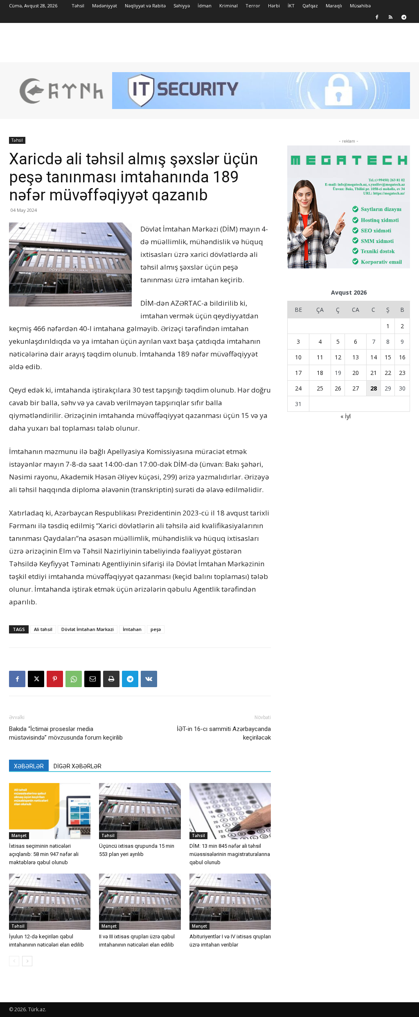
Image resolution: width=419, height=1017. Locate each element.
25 (320, 388)
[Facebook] (377, 17)
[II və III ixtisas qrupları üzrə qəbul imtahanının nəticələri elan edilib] (139, 902)
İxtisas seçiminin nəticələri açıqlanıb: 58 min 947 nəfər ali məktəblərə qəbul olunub (44, 854)
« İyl (345, 416)
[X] (36, 679)
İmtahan (132, 629)
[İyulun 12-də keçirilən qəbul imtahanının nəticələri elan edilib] (49, 902)
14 (373, 357)
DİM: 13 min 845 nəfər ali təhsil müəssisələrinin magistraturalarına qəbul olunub (229, 854)
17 (298, 373)
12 (338, 357)
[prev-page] (14, 961)
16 (402, 357)
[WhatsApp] (73, 679)
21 (373, 373)
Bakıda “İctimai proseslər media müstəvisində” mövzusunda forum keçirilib (66, 733)
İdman (205, 5)
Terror (253, 5)
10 (298, 357)
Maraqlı (334, 5)
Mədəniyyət (104, 5)
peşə (156, 629)
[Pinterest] (55, 679)
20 (355, 373)
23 (402, 373)
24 (298, 388)
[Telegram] (404, 17)
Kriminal (228, 5)
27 (355, 388)
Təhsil (78, 5)
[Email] (92, 679)
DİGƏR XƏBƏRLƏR (77, 766)
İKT (291, 5)
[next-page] (27, 961)
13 (355, 357)
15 (388, 357)
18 (320, 373)
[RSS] (390, 17)
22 (388, 373)
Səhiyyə (181, 5)
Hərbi (274, 5)
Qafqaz (310, 5)
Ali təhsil (43, 629)
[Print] (111, 679)
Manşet (19, 835)
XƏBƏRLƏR (29, 766)
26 (338, 388)
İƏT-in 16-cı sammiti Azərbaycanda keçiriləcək (224, 733)
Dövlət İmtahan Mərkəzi (87, 629)
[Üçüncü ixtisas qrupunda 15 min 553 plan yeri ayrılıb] (139, 811)
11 (320, 357)
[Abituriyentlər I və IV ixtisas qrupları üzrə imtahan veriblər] (230, 902)
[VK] (149, 679)
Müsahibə (360, 5)
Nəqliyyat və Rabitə (145, 5)
